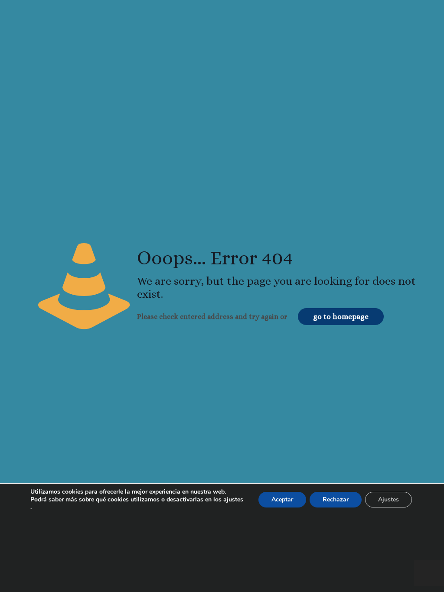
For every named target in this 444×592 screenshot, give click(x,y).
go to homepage (341, 316)
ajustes (233, 500)
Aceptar (282, 499)
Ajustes (388, 499)
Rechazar (336, 499)
